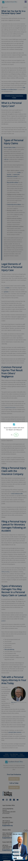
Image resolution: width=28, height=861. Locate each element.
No (12, 435)
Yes (16, 435)
